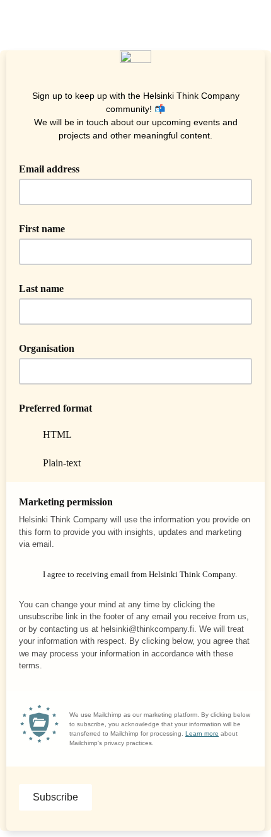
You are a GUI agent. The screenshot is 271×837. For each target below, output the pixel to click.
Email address (53, 168)
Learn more (202, 733)
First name (42, 228)
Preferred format (55, 408)
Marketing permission (66, 502)
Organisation (46, 348)
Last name (41, 288)
